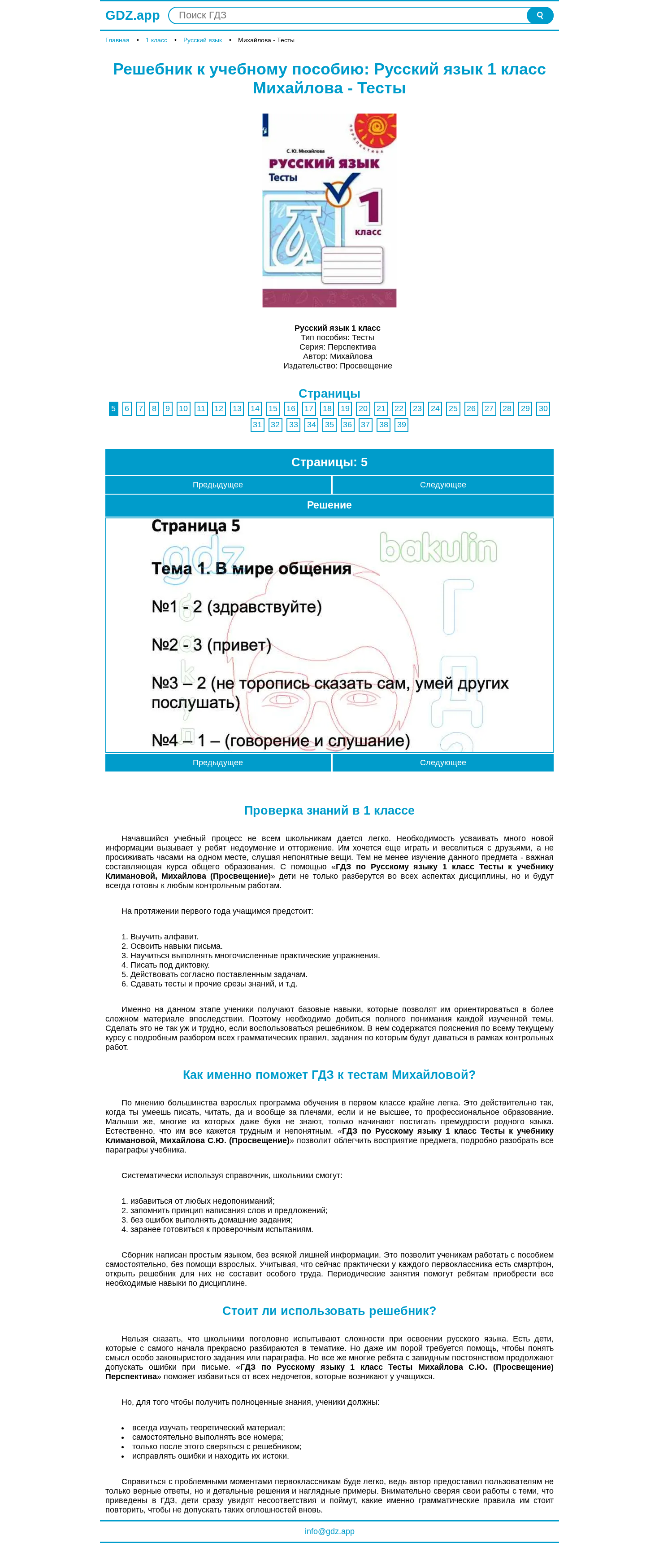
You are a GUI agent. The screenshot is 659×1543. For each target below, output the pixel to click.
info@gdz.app (330, 1531)
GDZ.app (132, 15)
